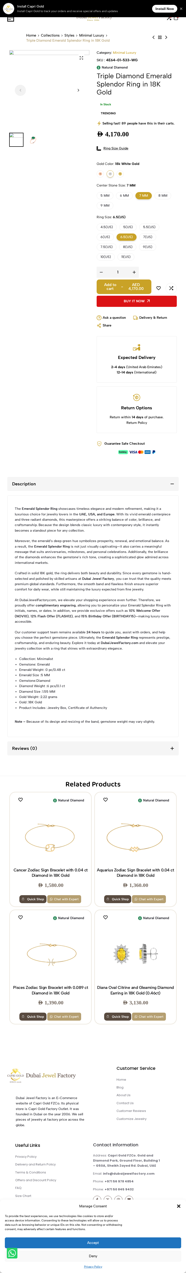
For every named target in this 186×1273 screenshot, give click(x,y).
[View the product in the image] (50, 836)
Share (107, 325)
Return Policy (136, 423)
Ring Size (111, 217)
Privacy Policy (93, 1266)
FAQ (18, 1188)
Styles (69, 35)
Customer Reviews (131, 1111)
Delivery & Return (153, 318)
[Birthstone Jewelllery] (160, 37)
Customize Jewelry (131, 1119)
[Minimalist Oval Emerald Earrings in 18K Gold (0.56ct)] (166, 37)
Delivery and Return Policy (35, 1164)
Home (31, 35)
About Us (123, 1095)
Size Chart (23, 1196)
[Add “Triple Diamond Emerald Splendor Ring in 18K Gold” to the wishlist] (158, 288)
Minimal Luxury (91, 35)
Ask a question (114, 318)
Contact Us (125, 1103)
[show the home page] (50, 1077)
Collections (50, 35)
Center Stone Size (116, 185)
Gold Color (118, 164)
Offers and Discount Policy (35, 1180)
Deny (93, 1256)
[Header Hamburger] (10, 18)
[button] (178, 1206)
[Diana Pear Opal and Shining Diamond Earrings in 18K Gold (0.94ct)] (153, 37)
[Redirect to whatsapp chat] (11, 1254)
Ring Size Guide (115, 148)
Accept (93, 1243)
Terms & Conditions (30, 1172)
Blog (120, 1087)
